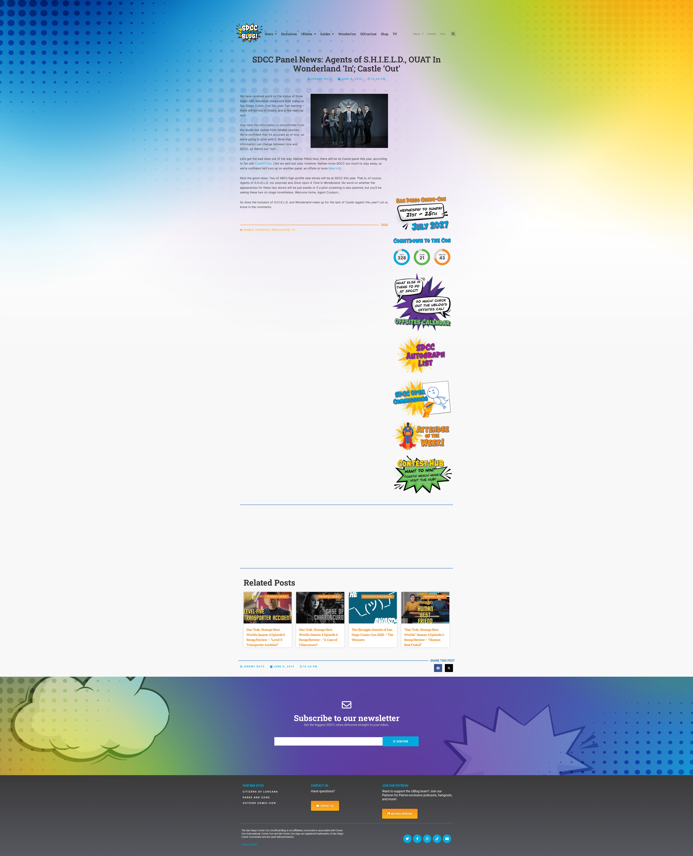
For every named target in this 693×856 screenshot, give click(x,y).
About (416, 33)
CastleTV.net (263, 163)
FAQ (442, 33)
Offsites (306, 34)
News (269, 34)
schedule (262, 229)
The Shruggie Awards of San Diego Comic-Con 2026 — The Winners (372, 634)
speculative (280, 229)
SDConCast (368, 34)
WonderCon (347, 34)
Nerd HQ (334, 168)
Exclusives (289, 34)
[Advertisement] (346, 10)
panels (248, 229)
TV (395, 34)
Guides (325, 34)
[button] (453, 34)
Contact (431, 33)
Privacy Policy (249, 844)
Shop (384, 34)
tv (293, 229)
